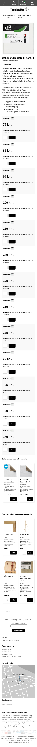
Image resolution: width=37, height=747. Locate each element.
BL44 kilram (8, 535)
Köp (12, 137)
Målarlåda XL (9, 576)
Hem (3, 15)
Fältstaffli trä (24, 535)
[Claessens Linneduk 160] (6, 466)
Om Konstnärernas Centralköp (10, 640)
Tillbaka (6, 612)
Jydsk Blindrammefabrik (10, 60)
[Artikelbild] (12, 118)
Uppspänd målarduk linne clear (25, 578)
